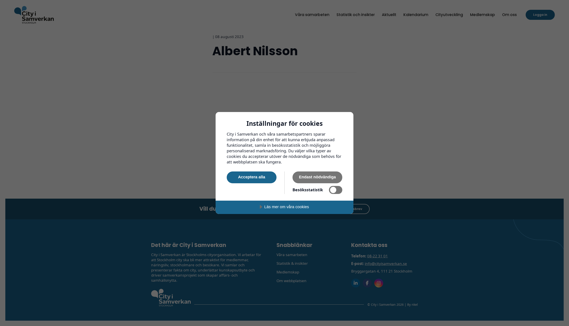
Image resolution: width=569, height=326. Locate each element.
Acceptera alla (251, 177)
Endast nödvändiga (317, 177)
